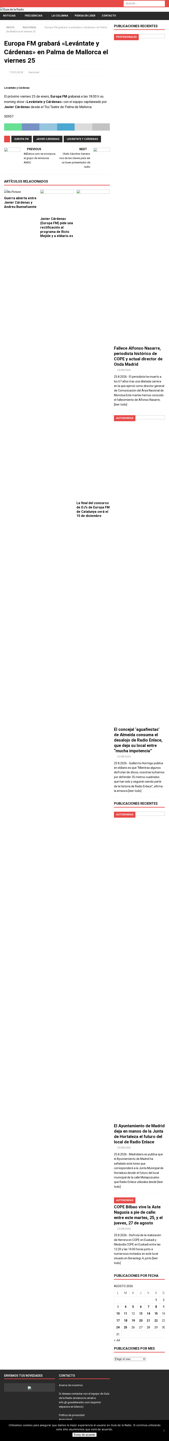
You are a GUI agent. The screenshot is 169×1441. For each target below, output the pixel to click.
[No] (164, 1430)
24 (118, 1327)
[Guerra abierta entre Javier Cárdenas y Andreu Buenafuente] (21, 192)
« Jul (117, 1340)
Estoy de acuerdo (84, 1434)
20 (140, 1320)
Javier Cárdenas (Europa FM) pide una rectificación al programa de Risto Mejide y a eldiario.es (56, 227)
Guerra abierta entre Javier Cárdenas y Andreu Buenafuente (20, 202)
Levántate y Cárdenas (82, 139)
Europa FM (21, 139)
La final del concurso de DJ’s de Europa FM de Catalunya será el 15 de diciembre (93, 509)
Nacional (34, 72)
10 (118, 1313)
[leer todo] (120, 404)
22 (156, 1320)
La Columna (60, 15)
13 (140, 1313)
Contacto (109, 15)
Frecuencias (33, 15)
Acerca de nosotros (71, 1385)
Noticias (9, 15)
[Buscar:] (144, 3)
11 (125, 1313)
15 (156, 1313)
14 (148, 1313)
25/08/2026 (124, 369)
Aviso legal (65, 1419)
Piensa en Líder (85, 15)
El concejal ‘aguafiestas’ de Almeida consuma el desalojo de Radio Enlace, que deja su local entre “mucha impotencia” (138, 740)
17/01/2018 (16, 72)
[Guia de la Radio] (12, 9)
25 (125, 1327)
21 (148, 1320)
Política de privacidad (71, 1415)
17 (118, 1320)
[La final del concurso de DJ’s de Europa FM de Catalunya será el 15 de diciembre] (93, 344)
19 (133, 1320)
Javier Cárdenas (47, 139)
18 (125, 1320)
